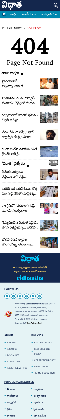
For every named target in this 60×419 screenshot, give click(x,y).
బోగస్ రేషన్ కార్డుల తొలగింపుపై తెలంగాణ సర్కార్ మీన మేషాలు (16, 244)
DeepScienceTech (34, 323)
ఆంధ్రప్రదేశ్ (11, 402)
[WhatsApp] (26, 296)
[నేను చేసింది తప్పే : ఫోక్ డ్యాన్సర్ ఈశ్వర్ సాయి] (49, 134)
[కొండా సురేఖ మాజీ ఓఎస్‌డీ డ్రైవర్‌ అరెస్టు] (49, 151)
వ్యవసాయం (39, 402)
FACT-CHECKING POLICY (42, 351)
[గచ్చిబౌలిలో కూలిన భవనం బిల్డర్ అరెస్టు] (49, 117)
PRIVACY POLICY (42, 366)
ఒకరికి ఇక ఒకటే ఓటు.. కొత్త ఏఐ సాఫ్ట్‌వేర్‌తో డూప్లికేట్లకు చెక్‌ (19, 193)
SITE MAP (11, 343)
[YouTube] (39, 296)
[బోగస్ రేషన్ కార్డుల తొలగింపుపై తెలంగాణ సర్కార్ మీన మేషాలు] (49, 242)
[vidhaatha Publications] (30, 259)
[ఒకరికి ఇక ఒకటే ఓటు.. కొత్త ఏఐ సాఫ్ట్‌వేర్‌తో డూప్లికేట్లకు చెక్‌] (49, 191)
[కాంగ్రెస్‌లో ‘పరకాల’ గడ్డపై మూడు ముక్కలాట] (49, 208)
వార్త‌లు (14, 14)
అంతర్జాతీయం (40, 395)
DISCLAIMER (13, 355)
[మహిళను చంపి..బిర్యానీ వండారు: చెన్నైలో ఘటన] (49, 100)
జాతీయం (11, 415)
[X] (13, 296)
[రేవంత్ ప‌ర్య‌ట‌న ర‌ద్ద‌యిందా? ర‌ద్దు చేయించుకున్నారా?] (49, 174)
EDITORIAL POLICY (43, 343)
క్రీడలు (9, 409)
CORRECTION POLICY (45, 360)
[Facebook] (7, 296)
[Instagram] (20, 296)
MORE (53, 162)
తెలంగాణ (11, 389)
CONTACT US (13, 361)
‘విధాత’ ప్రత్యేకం (13, 164)
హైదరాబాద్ (39, 409)
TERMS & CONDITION (44, 373)
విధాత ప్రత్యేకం (40, 415)
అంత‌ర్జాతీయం (49, 14)
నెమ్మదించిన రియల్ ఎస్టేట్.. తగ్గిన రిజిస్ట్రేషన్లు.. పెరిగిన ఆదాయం (20, 227)
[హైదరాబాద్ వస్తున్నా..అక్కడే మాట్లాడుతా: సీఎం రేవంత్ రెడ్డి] (49, 83)
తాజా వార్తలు (10, 74)
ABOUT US (12, 349)
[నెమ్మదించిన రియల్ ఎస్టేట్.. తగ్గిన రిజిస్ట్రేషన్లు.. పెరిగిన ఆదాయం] (49, 225)
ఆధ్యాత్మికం (38, 389)
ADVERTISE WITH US (17, 368)
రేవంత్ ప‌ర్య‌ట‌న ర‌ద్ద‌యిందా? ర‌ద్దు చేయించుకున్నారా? (14, 176)
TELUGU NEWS (12, 28)
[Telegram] (33, 296)
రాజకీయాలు (29, 14)
